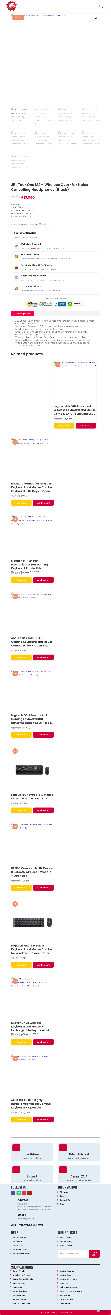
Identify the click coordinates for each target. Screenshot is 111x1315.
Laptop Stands (66, 1299)
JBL (48, 224)
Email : (21, 1214)
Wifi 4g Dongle (19, 1299)
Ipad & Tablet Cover (22, 1303)
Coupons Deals (20, 1250)
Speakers (64, 1283)
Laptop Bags (65, 1275)
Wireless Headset (29, 224)
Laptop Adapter (67, 1271)
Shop (62, 1204)
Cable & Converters (68, 1287)
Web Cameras (19, 1283)
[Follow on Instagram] (24, 1193)
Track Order (18, 1246)
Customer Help (19, 1237)
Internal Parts (19, 1295)
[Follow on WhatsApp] (19, 1193)
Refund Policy (66, 1241)
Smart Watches (19, 1271)
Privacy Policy (66, 1237)
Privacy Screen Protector (71, 1291)
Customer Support (21, 1254)
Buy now (64, 425)
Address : (23, 1199)
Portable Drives (20, 1291)
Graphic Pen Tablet (21, 1275)
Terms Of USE (66, 1246)
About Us (64, 1192)
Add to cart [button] (86, 425)
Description (22, 313)
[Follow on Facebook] (13, 1193)
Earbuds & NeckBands (23, 1279)
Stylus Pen (17, 1287)
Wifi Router (65, 1295)
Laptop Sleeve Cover (69, 1279)
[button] (95, 18)
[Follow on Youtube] (29, 1193)
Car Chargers (65, 1303)
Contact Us (65, 1200)
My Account (18, 1241)
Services (63, 1196)
